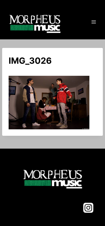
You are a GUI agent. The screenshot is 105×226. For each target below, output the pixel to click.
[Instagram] (88, 208)
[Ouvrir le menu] (94, 22)
